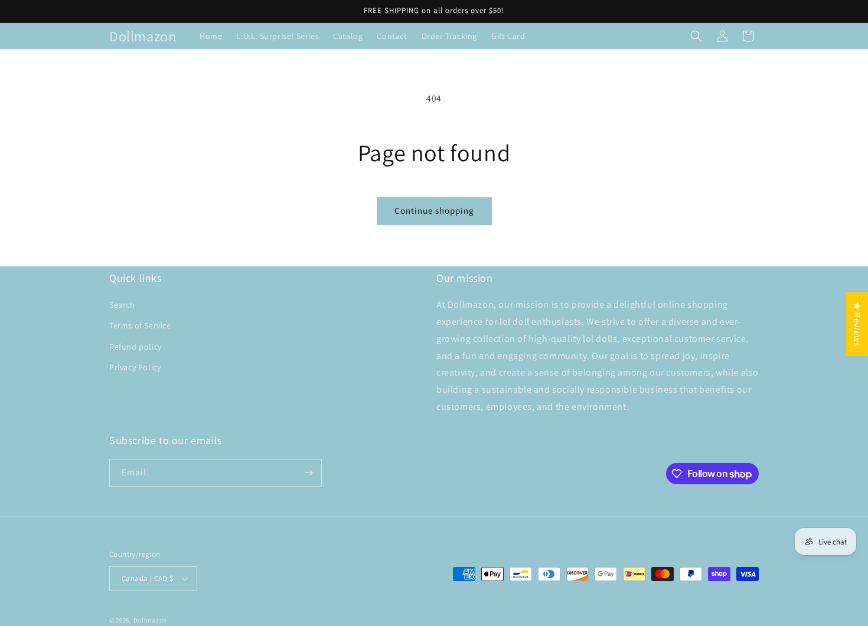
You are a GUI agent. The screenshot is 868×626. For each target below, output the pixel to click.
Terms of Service (140, 325)
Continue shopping (434, 210)
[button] (696, 36)
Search (122, 304)
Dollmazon (150, 620)
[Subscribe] (308, 473)
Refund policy (135, 346)
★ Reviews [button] (857, 324)
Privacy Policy (135, 367)
